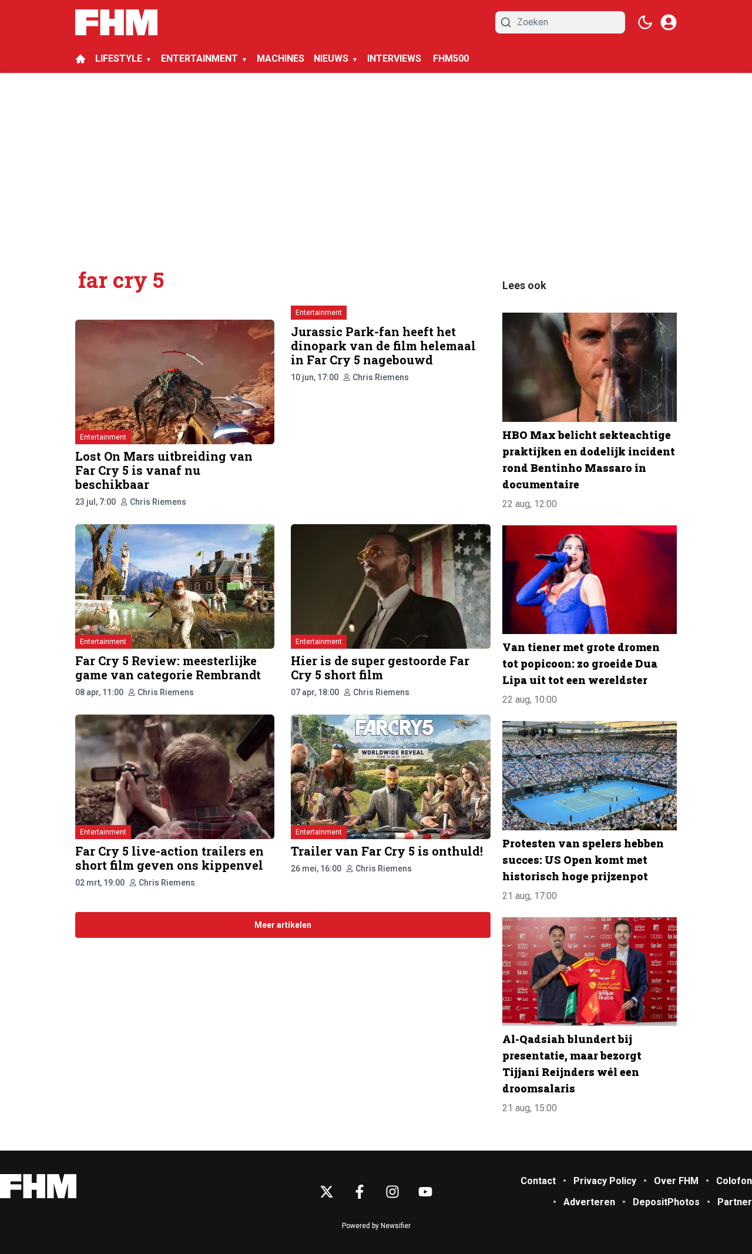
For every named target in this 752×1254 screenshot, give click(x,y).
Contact (538, 1180)
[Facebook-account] (359, 1192)
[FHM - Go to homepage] (38, 1186)
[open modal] (668, 22)
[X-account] (327, 1192)
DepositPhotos (666, 1202)
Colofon (734, 1180)
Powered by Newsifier (376, 1226)
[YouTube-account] (425, 1192)
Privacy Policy (604, 1180)
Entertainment (103, 437)
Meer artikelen (282, 925)
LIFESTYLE (118, 58)
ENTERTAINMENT (199, 58)
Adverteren (589, 1202)
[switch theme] (645, 22)
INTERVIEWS (395, 58)
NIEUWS (331, 58)
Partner (734, 1202)
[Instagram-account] (392, 1192)
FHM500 (451, 58)
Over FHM (676, 1180)
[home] (80, 58)
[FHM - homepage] (116, 22)
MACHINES (280, 58)
